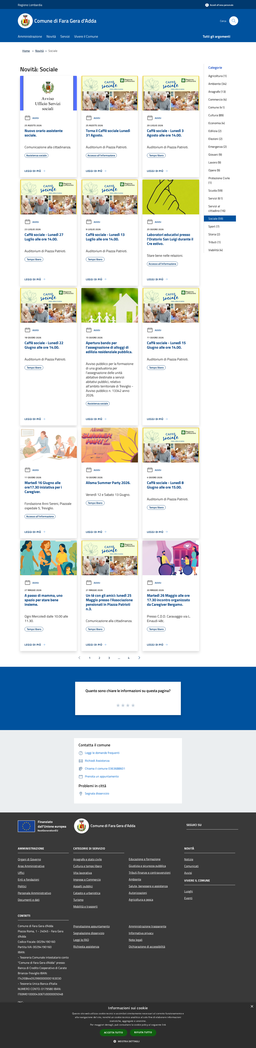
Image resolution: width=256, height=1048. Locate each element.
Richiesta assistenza (86, 946)
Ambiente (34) (217, 83)
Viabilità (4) (215, 250)
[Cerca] (233, 20)
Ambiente (135, 879)
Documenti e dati (29, 899)
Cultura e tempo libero (87, 866)
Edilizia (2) (214, 131)
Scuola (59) (215, 190)
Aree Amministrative (31, 866)
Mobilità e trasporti (85, 906)
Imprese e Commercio (87, 879)
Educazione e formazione (144, 859)
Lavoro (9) (214, 162)
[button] (128, 1041)
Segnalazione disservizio (88, 933)
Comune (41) (216, 107)
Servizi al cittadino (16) (216, 208)
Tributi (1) (214, 242)
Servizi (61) (215, 198)
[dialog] (128, 1025)
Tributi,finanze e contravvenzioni (150, 872)
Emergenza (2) (217, 146)
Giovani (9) (215, 154)
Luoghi (188, 891)
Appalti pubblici (83, 886)
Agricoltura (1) (217, 76)
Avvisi (35, 118)
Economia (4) (216, 123)
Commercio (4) (217, 99)
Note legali (135, 940)
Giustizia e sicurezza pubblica (147, 866)
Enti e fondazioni (28, 879)
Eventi (188, 898)
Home (26, 50)
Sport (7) (213, 226)
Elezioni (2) (215, 139)
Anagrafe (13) (217, 91)
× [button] (251, 1006)
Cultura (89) (216, 115)
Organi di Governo (29, 859)
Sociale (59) (215, 218)
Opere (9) (214, 170)
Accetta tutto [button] (113, 1032)
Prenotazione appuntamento (91, 926)
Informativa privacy (141, 933)
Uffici (21, 872)
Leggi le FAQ (81, 940)
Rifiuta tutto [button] (143, 1032)
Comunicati (191, 866)
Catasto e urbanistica (86, 893)
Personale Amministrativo (34, 893)
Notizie (188, 859)
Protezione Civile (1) (219, 180)
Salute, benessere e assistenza (148, 886)
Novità (39, 50)
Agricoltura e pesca (141, 899)
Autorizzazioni (138, 893)
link (164, 1024)
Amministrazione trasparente (147, 926)
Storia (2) (214, 234)
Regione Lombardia (30, 5)
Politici (22, 886)
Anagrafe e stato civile (87, 859)
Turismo (78, 899)
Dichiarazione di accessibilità (147, 946)
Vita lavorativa (82, 872)
